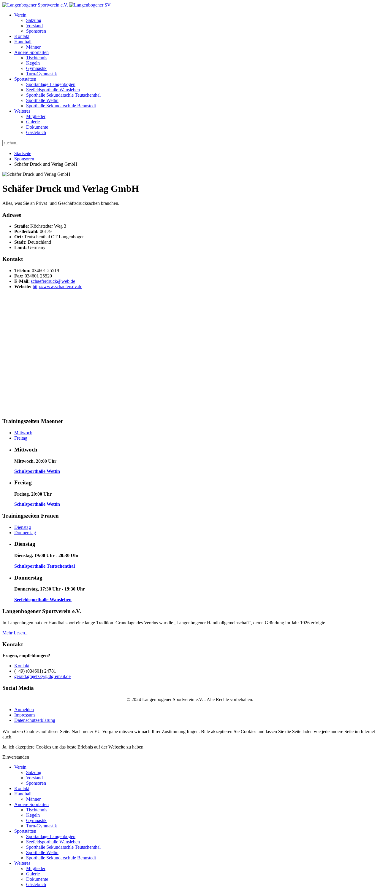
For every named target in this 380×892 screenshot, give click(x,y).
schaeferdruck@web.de (53, 281)
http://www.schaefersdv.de (57, 286)
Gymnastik (36, 68)
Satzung (33, 20)
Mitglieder (35, 116)
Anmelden (24, 709)
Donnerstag (25, 532)
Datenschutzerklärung (34, 720)
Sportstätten (25, 79)
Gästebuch (36, 132)
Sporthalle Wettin (42, 100)
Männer (33, 47)
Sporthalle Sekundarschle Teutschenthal (63, 95)
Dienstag (22, 527)
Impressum (24, 714)
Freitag (20, 438)
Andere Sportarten (31, 52)
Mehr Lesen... (15, 632)
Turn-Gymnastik (41, 73)
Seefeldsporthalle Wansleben (53, 89)
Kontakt (21, 36)
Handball (22, 41)
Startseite (22, 153)
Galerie (33, 121)
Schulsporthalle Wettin (37, 471)
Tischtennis (36, 57)
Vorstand (34, 25)
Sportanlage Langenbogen (50, 84)
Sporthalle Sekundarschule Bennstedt (61, 105)
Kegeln (33, 63)
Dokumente (37, 127)
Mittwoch (23, 432)
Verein (20, 14)
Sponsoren (36, 30)
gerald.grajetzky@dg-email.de (42, 676)
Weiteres (22, 111)
